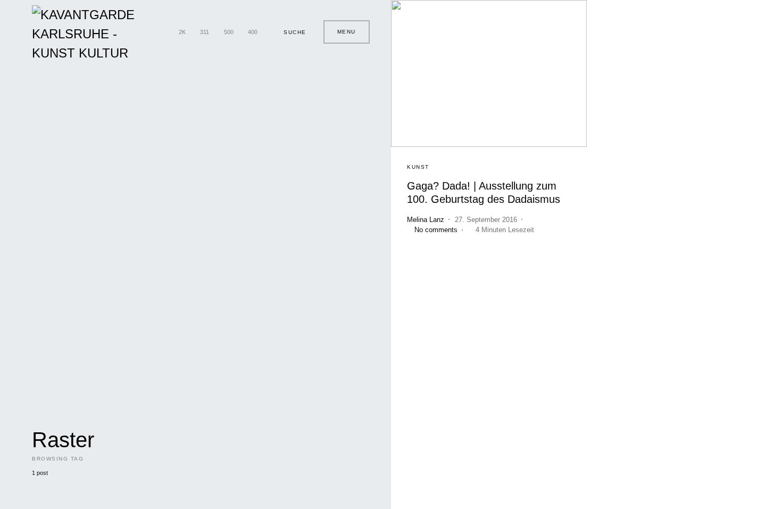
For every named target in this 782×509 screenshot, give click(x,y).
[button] (290, 32)
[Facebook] (161, 32)
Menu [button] (346, 32)
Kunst (418, 167)
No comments (435, 230)
